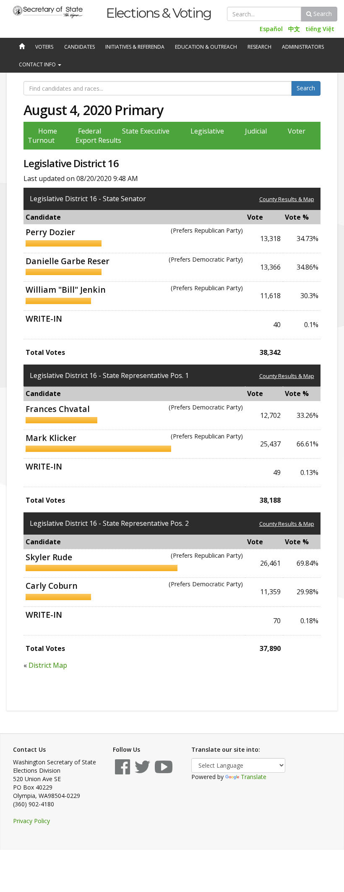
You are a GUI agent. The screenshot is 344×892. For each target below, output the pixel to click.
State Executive (145, 131)
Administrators (303, 46)
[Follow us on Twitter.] (142, 771)
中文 (294, 29)
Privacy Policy (31, 821)
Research (259, 46)
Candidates (79, 46)
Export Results (98, 140)
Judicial (256, 131)
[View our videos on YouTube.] (163, 771)
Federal (89, 131)
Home (47, 131)
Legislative (207, 131)
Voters (44, 46)
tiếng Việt (319, 29)
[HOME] (21, 47)
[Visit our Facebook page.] (122, 771)
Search (322, 14)
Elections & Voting (158, 13)
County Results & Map (286, 199)
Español (271, 29)
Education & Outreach (206, 46)
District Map (48, 665)
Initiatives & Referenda (134, 46)
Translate (253, 777)
